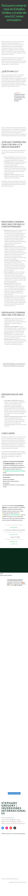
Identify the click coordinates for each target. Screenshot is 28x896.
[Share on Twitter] (14, 543)
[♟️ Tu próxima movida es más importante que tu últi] (14, 636)
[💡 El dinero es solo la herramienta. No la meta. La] (14, 708)
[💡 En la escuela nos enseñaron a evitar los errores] (14, 779)
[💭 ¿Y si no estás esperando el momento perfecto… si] (14, 731)
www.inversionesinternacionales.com (10, 878)
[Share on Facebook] (11, 543)
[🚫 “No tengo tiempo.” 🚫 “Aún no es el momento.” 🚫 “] (14, 594)
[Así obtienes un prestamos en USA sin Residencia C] (14, 613)
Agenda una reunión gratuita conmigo (14, 471)
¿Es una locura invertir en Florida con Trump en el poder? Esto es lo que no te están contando (19, 98)
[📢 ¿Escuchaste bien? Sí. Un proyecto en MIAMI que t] (14, 660)
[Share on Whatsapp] (16, 543)
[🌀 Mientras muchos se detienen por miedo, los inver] (14, 755)
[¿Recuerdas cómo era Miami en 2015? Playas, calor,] (14, 684)
